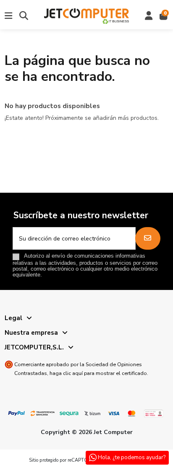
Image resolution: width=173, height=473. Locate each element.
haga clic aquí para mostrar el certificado (98, 373)
